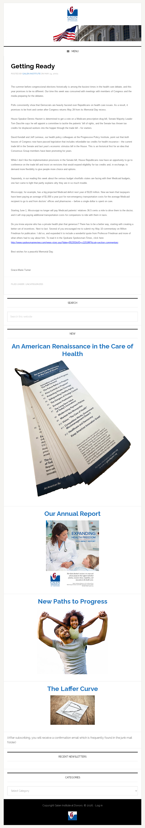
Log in (99, 805)
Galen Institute (72, 14)
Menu (75, 51)
